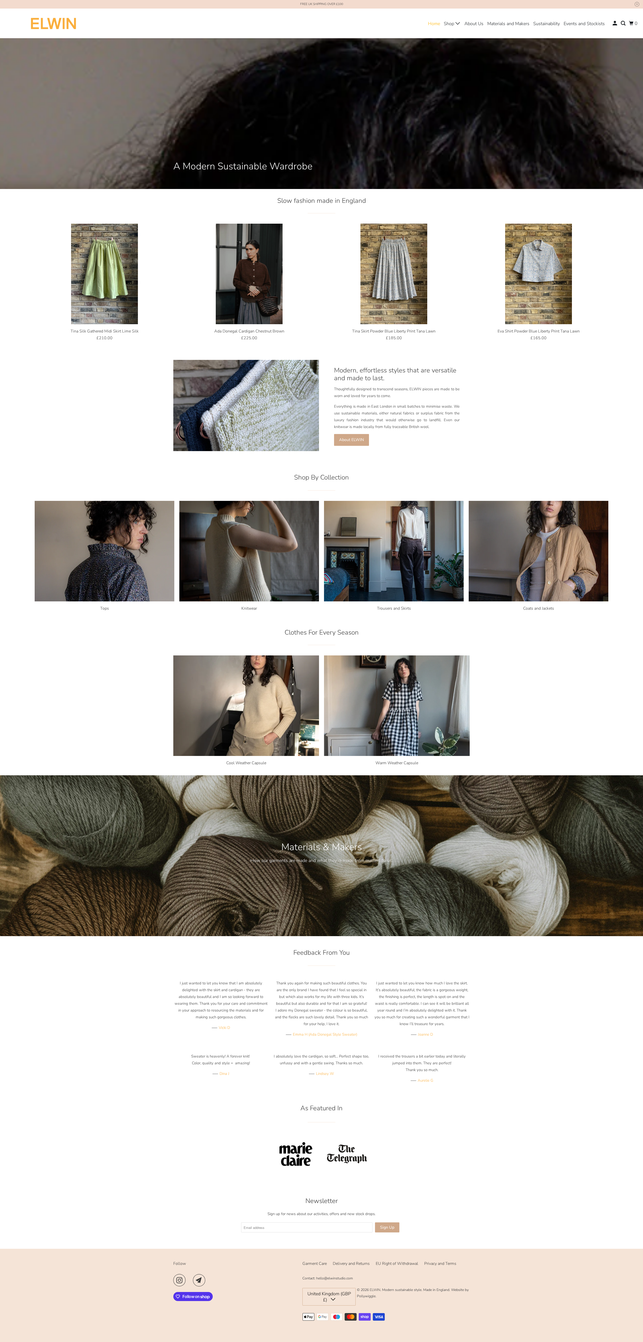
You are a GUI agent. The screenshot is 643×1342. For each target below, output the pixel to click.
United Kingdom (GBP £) (329, 1297)
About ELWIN (351, 440)
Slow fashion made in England (321, 200)
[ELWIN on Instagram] (180, 1280)
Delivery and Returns (351, 1263)
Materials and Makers (508, 24)
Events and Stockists (584, 24)
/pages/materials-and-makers (321, 855)
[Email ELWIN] (200, 1280)
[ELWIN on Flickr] (190, 1280)
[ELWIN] (54, 23)
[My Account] (615, 23)
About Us (474, 24)
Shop (449, 24)
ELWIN (375, 1289)
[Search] (623, 23)
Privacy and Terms (440, 1263)
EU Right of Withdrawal (397, 1263)
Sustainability (546, 24)
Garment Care (314, 1263)
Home (434, 24)
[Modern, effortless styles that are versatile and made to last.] (246, 405)
